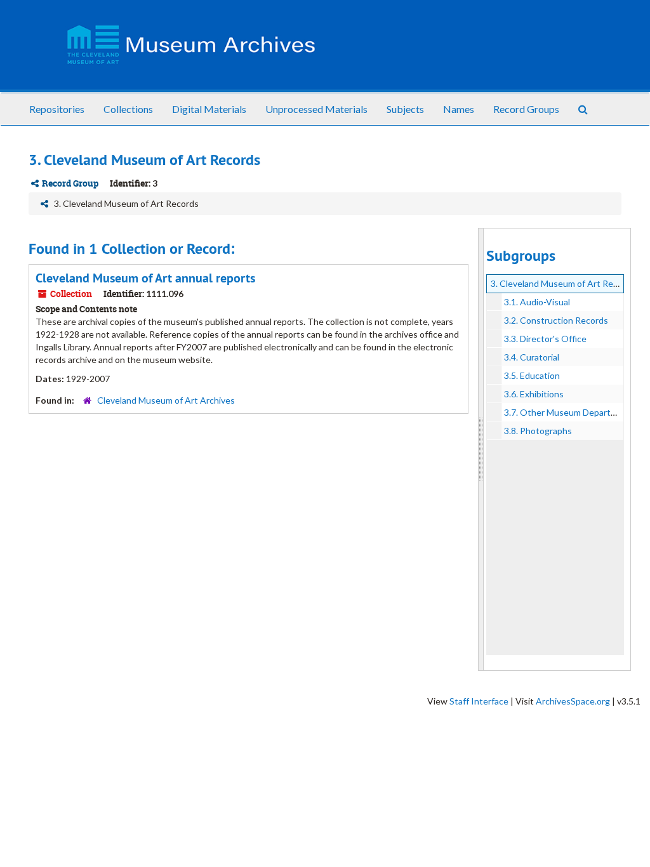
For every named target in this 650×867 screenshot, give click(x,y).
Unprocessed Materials (316, 109)
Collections (128, 109)
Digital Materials (209, 109)
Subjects (405, 109)
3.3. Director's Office (545, 338)
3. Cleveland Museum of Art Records (563, 283)
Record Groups (526, 109)
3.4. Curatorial (531, 357)
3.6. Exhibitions (534, 393)
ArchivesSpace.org (573, 701)
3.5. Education (532, 375)
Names (458, 109)
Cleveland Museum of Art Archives (166, 400)
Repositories (56, 109)
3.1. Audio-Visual (537, 301)
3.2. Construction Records (556, 320)
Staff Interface (478, 701)
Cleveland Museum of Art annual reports (145, 278)
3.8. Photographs (538, 430)
